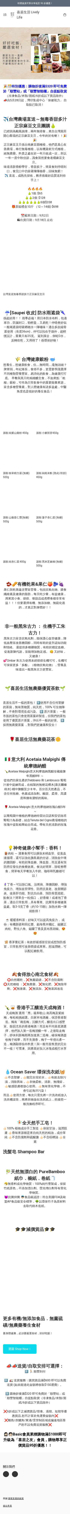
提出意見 (7, 1506)
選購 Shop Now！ (19, 1349)
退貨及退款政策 (16, 1498)
